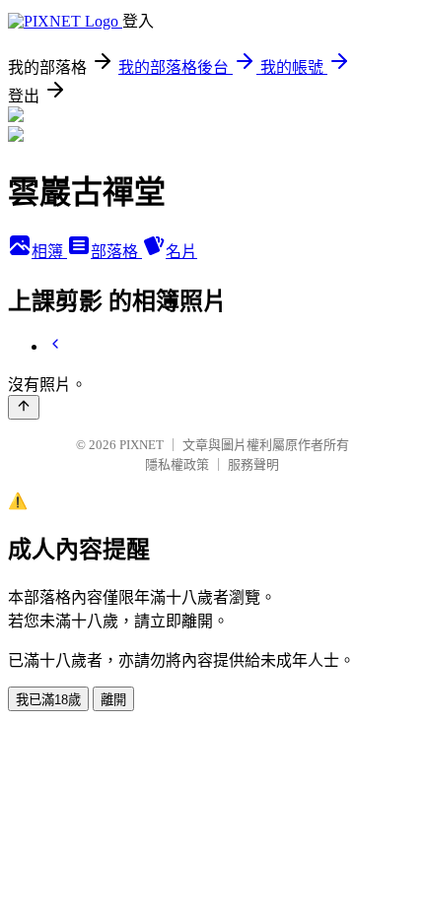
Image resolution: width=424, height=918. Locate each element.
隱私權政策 (177, 464)
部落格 (116, 251)
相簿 (49, 251)
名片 (181, 251)
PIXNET (141, 444)
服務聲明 (253, 464)
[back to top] (23, 407)
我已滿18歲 (48, 699)
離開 (113, 699)
